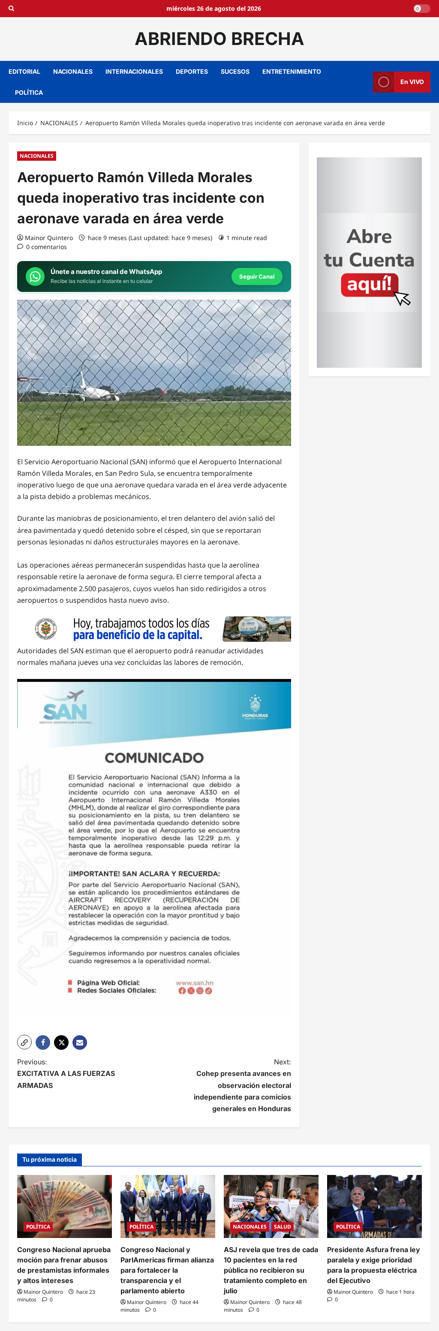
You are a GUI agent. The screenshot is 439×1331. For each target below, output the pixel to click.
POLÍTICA (29, 92)
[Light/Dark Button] (421, 8)
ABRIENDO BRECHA (219, 38)
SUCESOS (235, 71)
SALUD (282, 1226)
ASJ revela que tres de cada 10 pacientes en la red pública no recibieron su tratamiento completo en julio (271, 1270)
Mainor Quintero (49, 238)
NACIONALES (73, 71)
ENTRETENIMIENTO (291, 71)
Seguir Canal (257, 276)
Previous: (66, 1073)
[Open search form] (11, 8)
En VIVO (412, 81)
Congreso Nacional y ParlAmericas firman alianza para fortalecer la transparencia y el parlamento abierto (167, 1270)
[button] (24, 1042)
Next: (242, 1085)
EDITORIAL (24, 71)
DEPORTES (192, 71)
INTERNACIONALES (134, 71)
